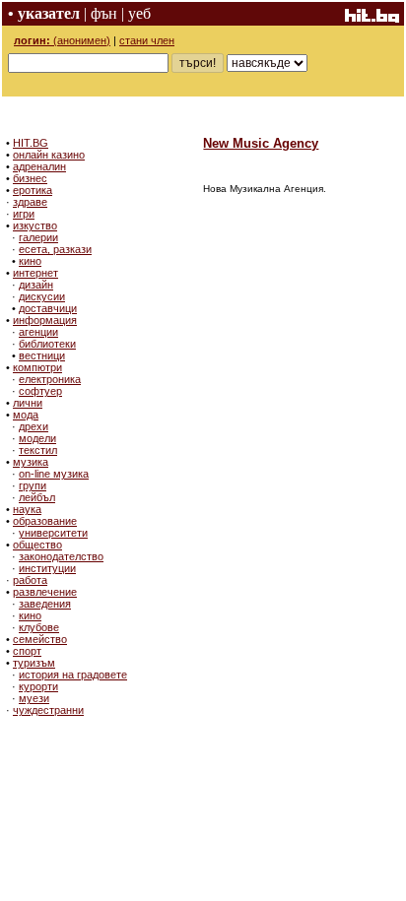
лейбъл (37, 497)
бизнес (30, 178)
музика (30, 462)
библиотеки (47, 344)
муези (34, 698)
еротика (32, 190)
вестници (42, 355)
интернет (35, 273)
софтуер (40, 391)
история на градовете (73, 674)
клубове (39, 627)
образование (45, 521)
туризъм (34, 663)
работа (30, 580)
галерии (38, 237)
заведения (45, 604)
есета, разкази (55, 249)
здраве (30, 202)
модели (37, 438)
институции (47, 568)
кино (30, 261)
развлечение (45, 592)
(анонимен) (62, 40)
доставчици (48, 308)
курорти (38, 686)
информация (45, 320)
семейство (40, 639)
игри (23, 214)
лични (27, 403)
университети (53, 533)
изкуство (35, 225)
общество (37, 544)
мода (25, 414)
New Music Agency (260, 143)
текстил (38, 450)
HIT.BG (30, 143)
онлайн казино (49, 155)
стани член (146, 40)
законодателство (61, 556)
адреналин (39, 166)
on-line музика (54, 474)
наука (27, 509)
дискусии (42, 296)
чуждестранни (48, 710)
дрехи (33, 426)
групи (32, 485)
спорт (27, 651)
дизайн (36, 284)
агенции (38, 332)
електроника (50, 379)
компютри (37, 367)
